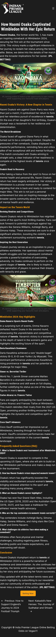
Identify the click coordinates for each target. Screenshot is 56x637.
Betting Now (28, 593)
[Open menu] (53, 8)
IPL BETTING (47, 587)
